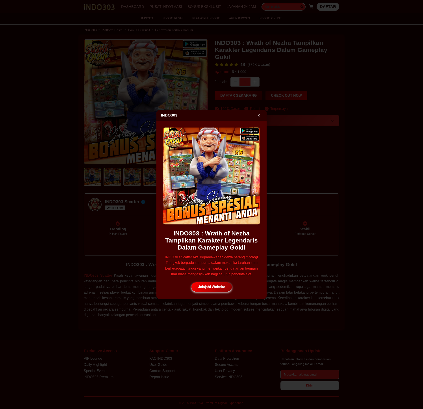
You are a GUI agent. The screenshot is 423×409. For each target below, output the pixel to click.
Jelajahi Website (211, 287)
